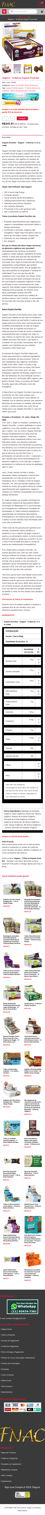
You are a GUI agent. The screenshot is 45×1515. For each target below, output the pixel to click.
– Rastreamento (6, 1392)
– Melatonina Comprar (9, 1470)
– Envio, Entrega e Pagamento (12, 1352)
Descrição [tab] (6, 137)
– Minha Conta (5, 1380)
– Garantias (4, 1369)
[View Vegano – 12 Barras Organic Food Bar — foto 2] (17, 68)
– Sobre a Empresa (7, 1335)
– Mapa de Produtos (8, 1453)
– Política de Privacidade (10, 1363)
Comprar (22, 118)
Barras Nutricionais (31, 85)
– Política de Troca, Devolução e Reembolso (17, 1358)
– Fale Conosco (6, 1386)
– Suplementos (6, 1481)
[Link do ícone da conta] (42, 12)
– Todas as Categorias (9, 1458)
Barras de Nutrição (17, 85)
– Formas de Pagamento (9, 1341)
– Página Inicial (6, 1329)
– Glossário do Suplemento (10, 1464)
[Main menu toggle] (4, 11)
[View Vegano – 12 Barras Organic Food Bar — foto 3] (27, 68)
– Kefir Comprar (6, 1475)
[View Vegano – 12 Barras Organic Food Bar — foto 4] (38, 68)
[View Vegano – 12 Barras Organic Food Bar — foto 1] (6, 68)
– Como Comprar (7, 1375)
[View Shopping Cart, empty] (41, 4)
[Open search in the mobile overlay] (23, 11)
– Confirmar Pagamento (9, 1346)
